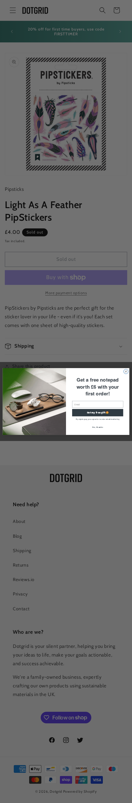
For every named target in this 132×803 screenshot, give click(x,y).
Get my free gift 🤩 (98, 412)
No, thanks (97, 426)
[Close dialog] (126, 371)
